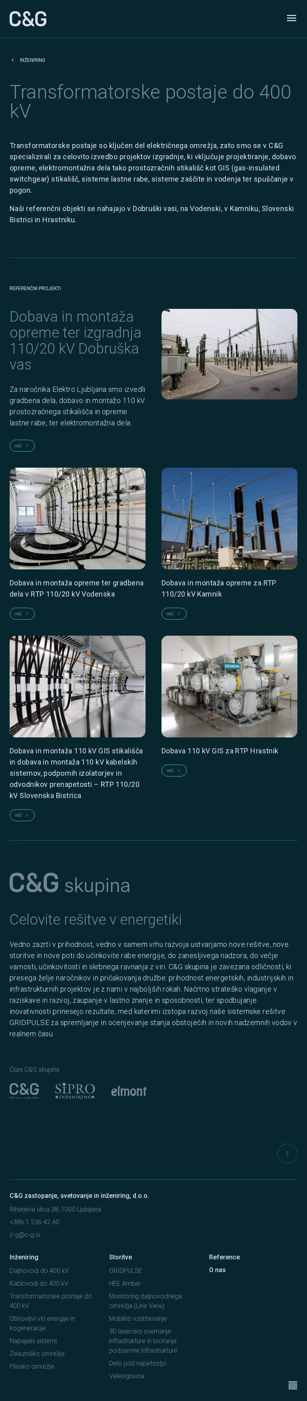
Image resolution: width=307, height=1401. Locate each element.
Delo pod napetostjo (138, 1363)
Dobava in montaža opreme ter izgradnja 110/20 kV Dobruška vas (76, 340)
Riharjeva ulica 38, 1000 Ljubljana (55, 1209)
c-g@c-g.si (25, 1235)
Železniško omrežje (37, 1354)
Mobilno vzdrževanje (138, 1318)
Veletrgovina (126, 1376)
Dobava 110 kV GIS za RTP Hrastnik (220, 751)
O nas (217, 1270)
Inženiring (27, 60)
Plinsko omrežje (32, 1366)
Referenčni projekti (35, 288)
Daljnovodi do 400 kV (39, 1271)
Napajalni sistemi (33, 1341)
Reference (224, 1257)
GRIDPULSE (125, 1271)
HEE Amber (125, 1283)
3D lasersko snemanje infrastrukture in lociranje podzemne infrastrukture (143, 1341)
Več (22, 446)
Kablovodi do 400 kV (39, 1283)
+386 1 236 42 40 (34, 1222)
